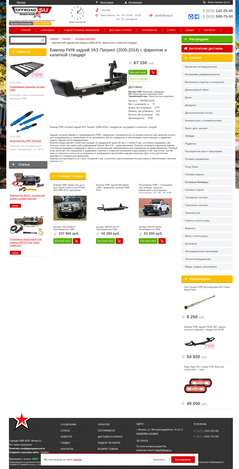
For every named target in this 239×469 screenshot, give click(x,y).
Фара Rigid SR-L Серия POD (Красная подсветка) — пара (204, 368)
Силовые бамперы (196, 182)
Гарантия (104, 424)
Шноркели (191, 243)
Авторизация (135, 2)
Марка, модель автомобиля (201, 266)
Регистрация (106, 2)
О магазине (47, 30)
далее (15, 205)
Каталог (195, 57)
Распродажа (196, 39)
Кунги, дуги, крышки (196, 128)
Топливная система (196, 197)
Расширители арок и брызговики (203, 151)
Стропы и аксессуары (197, 220)
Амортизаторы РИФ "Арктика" (25, 141)
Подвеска (190, 143)
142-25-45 (218, 11)
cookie (77, 459)
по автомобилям (42, 23)
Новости (23, 52)
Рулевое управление (197, 159)
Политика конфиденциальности (27, 448)
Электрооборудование (198, 259)
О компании (68, 424)
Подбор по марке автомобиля (81, 30)
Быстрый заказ (138, 72)
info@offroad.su (164, 15)
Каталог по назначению (21, 23)
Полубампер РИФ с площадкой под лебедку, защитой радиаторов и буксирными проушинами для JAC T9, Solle (155, 189)
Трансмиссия (192, 212)
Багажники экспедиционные (201, 66)
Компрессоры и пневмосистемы (203, 120)
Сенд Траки (191, 166)
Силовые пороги (194, 189)
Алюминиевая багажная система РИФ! (27, 88)
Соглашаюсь (183, 459)
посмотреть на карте (147, 433)
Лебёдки (190, 135)
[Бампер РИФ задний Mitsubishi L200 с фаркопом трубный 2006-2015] (112, 208)
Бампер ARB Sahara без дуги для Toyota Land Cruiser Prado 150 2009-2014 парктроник (69, 187)
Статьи (171, 30)
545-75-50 (218, 16)
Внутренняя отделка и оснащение (204, 82)
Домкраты (190, 105)
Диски (188, 97)
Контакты (209, 30)
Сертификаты (149, 30)
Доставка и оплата (120, 30)
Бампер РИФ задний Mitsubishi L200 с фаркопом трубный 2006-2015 (113, 187)
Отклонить (159, 459)
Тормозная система (196, 205)
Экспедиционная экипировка (201, 251)
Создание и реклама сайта (24, 452)
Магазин (21, 2)
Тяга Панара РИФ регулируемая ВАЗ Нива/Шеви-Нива (207, 288)
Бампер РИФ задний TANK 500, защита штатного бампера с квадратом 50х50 (205, 328)
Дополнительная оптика (199, 112)
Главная (26, 30)
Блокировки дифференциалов (202, 74)
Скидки (189, 30)
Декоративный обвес (197, 89)
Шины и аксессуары (196, 236)
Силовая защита (194, 174)
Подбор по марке (109, 443)
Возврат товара (108, 449)
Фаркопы (190, 228)
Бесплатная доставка (205, 48)
